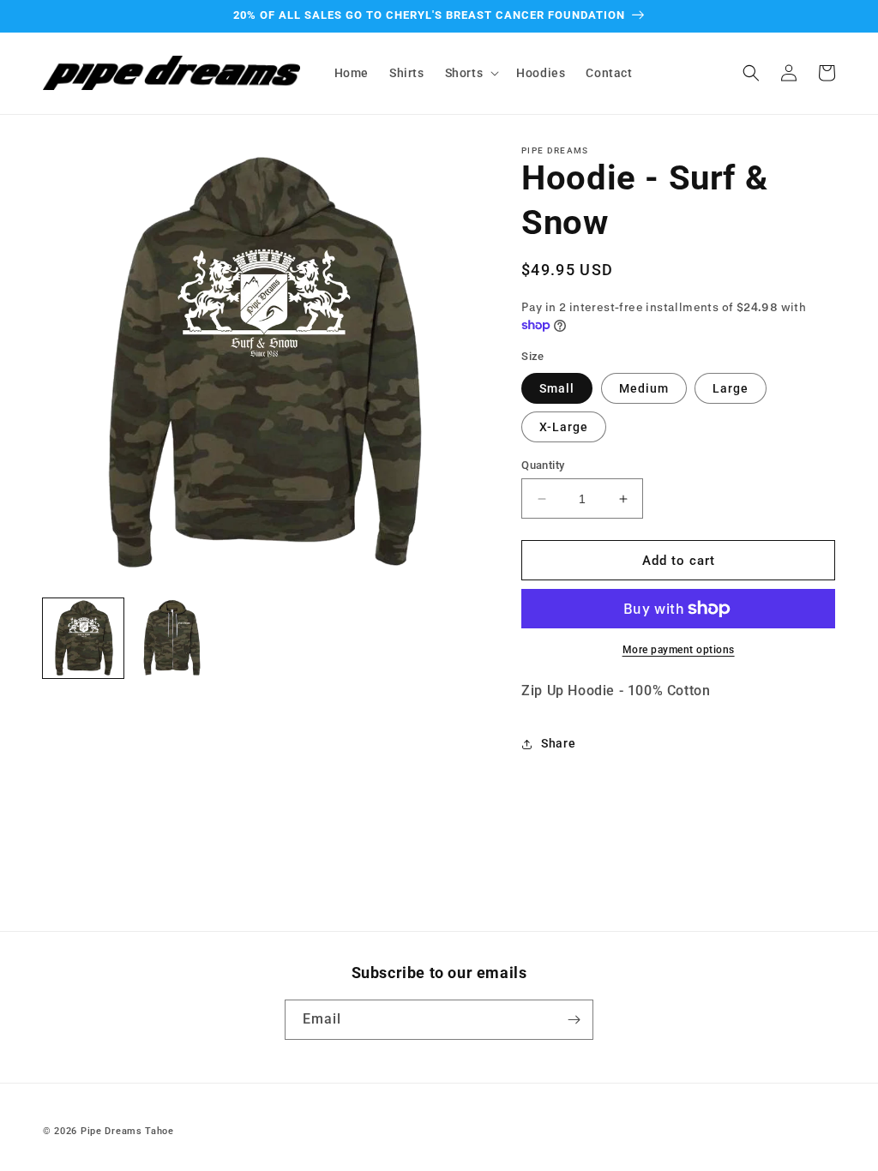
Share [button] (558, 743)
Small (556, 388)
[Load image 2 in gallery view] (172, 638)
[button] (471, 73)
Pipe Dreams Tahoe (127, 1131)
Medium (644, 388)
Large (731, 388)
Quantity (542, 465)
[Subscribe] (573, 1020)
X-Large (563, 427)
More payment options (678, 650)
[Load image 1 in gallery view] (83, 638)
